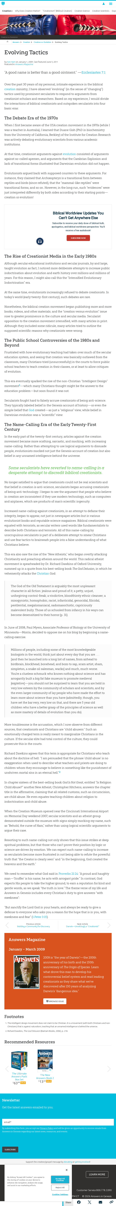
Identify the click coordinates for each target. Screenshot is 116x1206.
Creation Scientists (100, 11)
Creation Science (82, 11)
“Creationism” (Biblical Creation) (57, 11)
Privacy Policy (46, 1128)
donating (68, 1162)
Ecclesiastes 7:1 (93, 72)
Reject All (60, 1187)
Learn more (97, 1174)
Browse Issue (56, 1001)
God (31, 410)
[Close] (67, 1170)
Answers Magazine (24, 64)
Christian (43, 573)
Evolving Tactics (61, 42)
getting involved (82, 1162)
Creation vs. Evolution (42, 42)
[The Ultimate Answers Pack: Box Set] (19, 1061)
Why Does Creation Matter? (27, 11)
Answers (16, 42)
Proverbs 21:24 (68, 873)
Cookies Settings (60, 1194)
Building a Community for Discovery (33, 926)
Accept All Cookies (60, 1179)
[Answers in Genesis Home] (9, 4)
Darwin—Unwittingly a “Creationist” (82, 926)
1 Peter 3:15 (40, 917)
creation (10, 89)
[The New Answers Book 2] (45, 1061)
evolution (69, 154)
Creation (26, 42)
